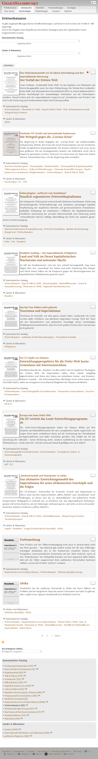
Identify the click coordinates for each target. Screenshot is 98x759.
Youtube (70, 754)
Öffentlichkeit (14, 682)
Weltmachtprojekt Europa (70, 572)
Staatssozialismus (15, 715)
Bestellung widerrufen (61, 751)
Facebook (10, 754)
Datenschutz (19, 751)
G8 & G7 (8, 404)
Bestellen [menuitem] (40, 8)
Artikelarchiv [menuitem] (26, 8)
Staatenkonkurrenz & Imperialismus (21, 572)
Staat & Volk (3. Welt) (51, 109)
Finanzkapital (36, 166)
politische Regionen (17, 736)
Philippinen (10, 346)
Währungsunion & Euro (16, 169)
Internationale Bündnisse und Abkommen (27, 732)
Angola (7, 528)
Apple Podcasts (54, 754)
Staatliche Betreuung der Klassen (23, 692)
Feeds (79, 751)
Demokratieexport (14, 519)
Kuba (6, 241)
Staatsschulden (52, 166)
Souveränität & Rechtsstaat (20, 669)
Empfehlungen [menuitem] (41, 11)
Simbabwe (17, 528)
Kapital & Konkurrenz (18, 685)
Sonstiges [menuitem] (71, 8)
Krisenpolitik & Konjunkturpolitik (77, 166)
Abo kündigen (43, 751)
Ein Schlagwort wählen (12, 648)
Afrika (7, 122)
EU (19, 181)
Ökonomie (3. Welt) (31, 109)
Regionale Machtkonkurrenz (57, 286)
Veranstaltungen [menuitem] (55, 8)
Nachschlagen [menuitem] (25, 11)
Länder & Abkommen (11, 50)
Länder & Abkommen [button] (16, 119)
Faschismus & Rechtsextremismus (23, 712)
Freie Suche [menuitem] (9, 11)
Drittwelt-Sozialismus (54, 229)
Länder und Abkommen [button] (17, 609)
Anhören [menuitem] (68, 11)
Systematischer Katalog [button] (17, 106)
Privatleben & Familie (66, 337)
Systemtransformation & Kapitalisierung (23, 229)
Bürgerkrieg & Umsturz (16, 112)
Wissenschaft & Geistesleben (21, 695)
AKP (6, 464)
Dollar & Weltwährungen (41, 169)
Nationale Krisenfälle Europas (69, 169)
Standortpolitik (50, 283)
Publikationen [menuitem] (10, 8)
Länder (11, 729)
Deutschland (10, 181)
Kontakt (31, 751)
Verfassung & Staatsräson (19, 666)
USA (25, 181)
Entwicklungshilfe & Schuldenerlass (39, 391)
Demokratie (13, 679)
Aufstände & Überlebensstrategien (38, 337)
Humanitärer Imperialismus (71, 391)
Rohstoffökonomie (68, 283)
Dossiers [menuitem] (56, 11)
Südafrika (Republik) (14, 612)
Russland (21, 241)
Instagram (25, 754)
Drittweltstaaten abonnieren (3, 642)
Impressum (6, 751)
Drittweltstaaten (12, 109)
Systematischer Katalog (12, 38)
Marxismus (12, 718)
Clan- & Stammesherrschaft (76, 109)
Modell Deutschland (16, 698)
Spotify (39, 754)
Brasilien (8, 296)
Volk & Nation (14, 676)
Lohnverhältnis (14, 689)
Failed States (26, 628)
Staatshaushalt (14, 672)
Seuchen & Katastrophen (16, 166)
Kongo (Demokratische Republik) (40, 528)
